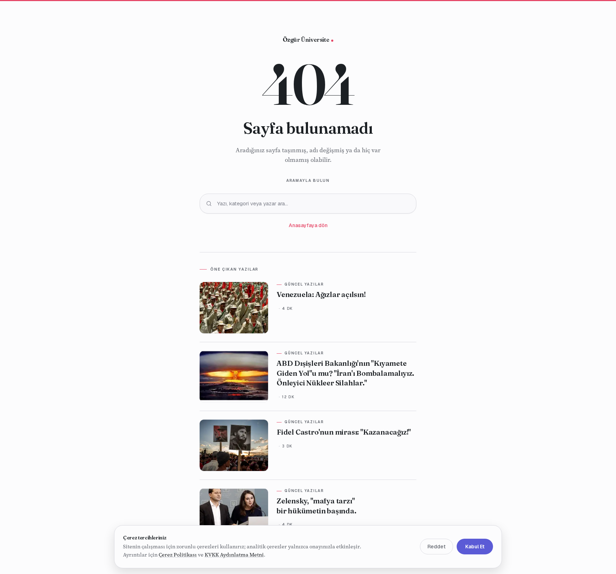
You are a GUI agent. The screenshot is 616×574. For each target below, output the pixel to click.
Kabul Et (474, 547)
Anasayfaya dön (308, 225)
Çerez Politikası (178, 555)
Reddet (436, 547)
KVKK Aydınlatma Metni (234, 555)
